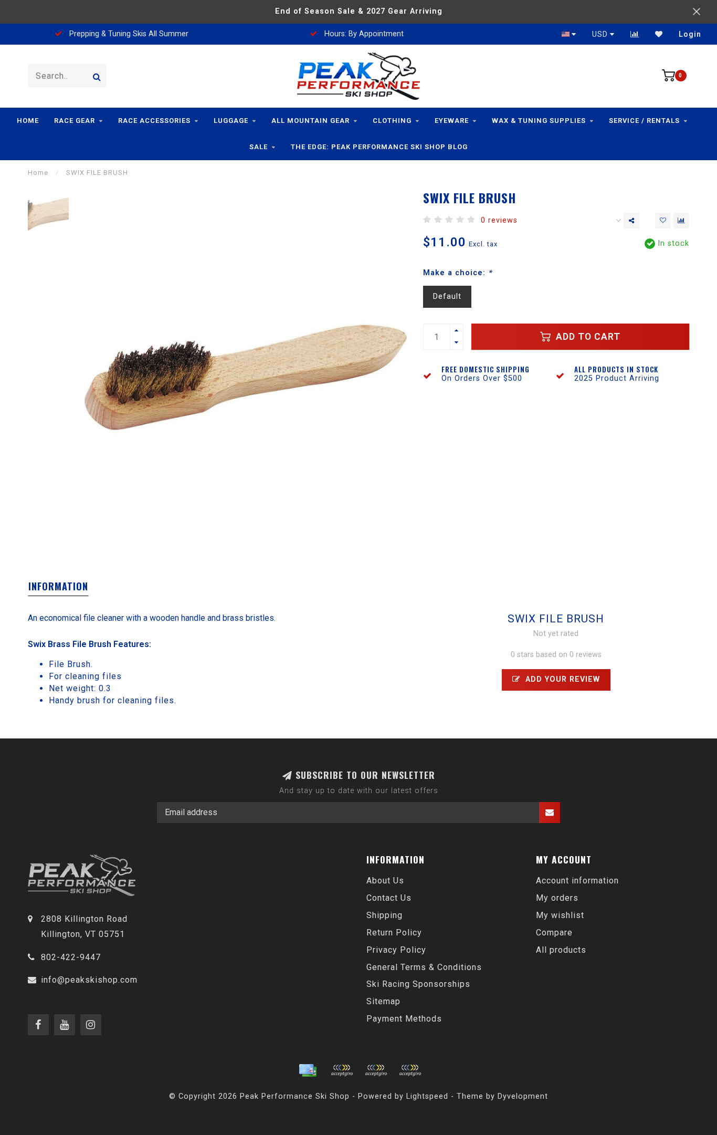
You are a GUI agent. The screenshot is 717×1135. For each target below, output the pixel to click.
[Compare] (634, 34)
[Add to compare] (681, 220)
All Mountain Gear (310, 120)
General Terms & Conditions (424, 967)
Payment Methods (404, 1019)
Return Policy (394, 933)
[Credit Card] (307, 1070)
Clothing (392, 120)
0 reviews (499, 220)
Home (28, 120)
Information (58, 586)
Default (447, 296)
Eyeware (452, 120)
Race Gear (74, 120)
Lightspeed (427, 1096)
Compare (554, 933)
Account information (577, 881)
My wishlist (560, 915)
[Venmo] (410, 1070)
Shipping (384, 915)
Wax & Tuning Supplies (539, 120)
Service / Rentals (644, 120)
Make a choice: (457, 272)
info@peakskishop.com (89, 980)
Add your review (561, 679)
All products (561, 950)
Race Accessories (154, 120)
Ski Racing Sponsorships (418, 984)
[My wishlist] (659, 34)
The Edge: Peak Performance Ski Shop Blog (379, 147)
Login (690, 34)
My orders (557, 898)
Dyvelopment (523, 1096)
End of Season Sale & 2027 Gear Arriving (358, 11)
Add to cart (586, 336)
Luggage (231, 120)
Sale (258, 147)
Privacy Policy (396, 950)
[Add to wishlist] (663, 220)
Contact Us (389, 898)
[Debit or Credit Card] (342, 1070)
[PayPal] (376, 1070)
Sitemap (383, 1001)
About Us (385, 881)
